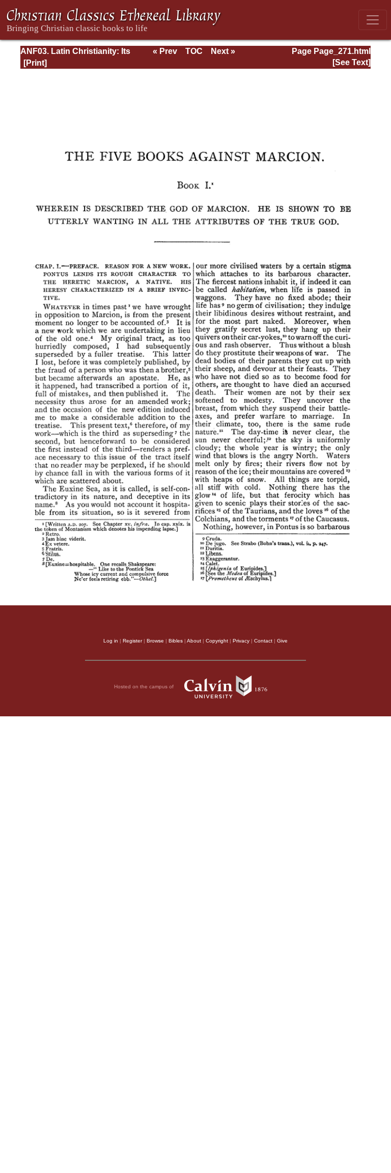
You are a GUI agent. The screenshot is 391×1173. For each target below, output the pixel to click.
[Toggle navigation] (372, 20)
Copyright (217, 641)
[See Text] (351, 62)
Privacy (241, 641)
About (194, 641)
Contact (263, 641)
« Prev (165, 51)
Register (132, 641)
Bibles (176, 641)
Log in (110, 641)
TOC (194, 51)
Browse (155, 641)
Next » (223, 51)
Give (282, 641)
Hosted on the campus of (144, 686)
